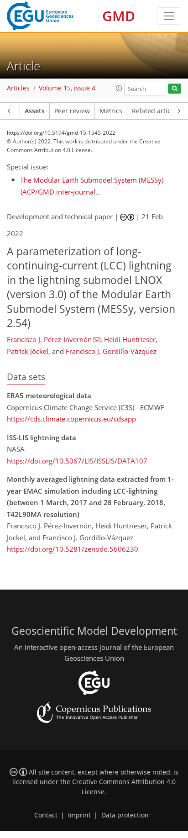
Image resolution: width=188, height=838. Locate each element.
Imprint (79, 815)
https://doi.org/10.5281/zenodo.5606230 (72, 548)
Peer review (72, 111)
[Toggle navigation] (169, 16)
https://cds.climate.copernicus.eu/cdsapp (71, 418)
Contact (45, 815)
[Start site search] (174, 89)
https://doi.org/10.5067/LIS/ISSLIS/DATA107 (77, 460)
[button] (119, 88)
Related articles (155, 111)
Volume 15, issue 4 (67, 88)
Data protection (125, 815)
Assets (35, 111)
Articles (18, 88)
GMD (118, 15)
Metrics (110, 111)
